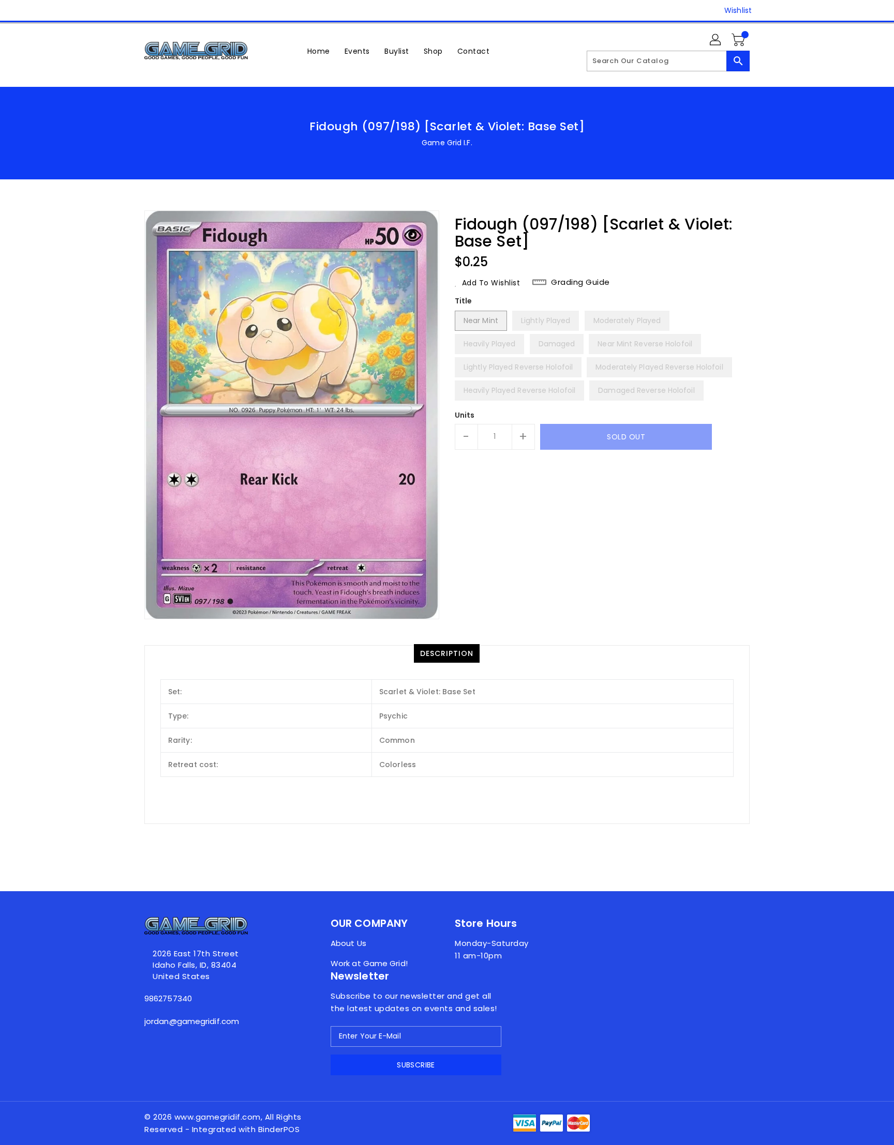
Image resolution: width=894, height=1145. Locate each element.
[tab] (447, 653)
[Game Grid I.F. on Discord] (149, 10)
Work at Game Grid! (369, 963)
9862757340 (168, 998)
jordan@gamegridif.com (191, 1021)
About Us (348, 943)
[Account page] (716, 40)
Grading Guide (580, 282)
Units (465, 415)
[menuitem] (318, 51)
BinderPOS (279, 1129)
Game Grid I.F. (447, 143)
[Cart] (739, 40)
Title (463, 301)
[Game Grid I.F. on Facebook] (130, 10)
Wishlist (738, 10)
